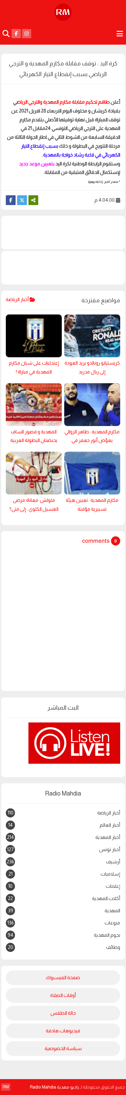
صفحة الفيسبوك (63, 977)
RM (6, 1086)
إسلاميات (64, 873)
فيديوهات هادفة (63, 1030)
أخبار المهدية (63, 838)
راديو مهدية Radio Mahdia (54, 1087)
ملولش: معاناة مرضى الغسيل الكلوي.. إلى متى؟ (33, 505)
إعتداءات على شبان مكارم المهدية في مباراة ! (34, 367)
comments (95, 541)
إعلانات (64, 886)
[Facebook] (11, 200)
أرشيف (63, 862)
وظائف (64, 947)
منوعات (63, 922)
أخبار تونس (63, 849)
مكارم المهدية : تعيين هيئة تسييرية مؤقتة (92, 505)
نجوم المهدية (64, 935)
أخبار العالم (64, 825)
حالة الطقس (63, 1013)
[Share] (33, 200)
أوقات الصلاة (63, 995)
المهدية (64, 910)
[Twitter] (22, 200)
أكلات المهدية (64, 898)
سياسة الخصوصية (63, 1048)
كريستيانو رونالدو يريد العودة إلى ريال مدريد (92, 367)
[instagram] (26, 33)
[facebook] (16, 33)
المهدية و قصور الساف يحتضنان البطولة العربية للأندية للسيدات (33, 437)
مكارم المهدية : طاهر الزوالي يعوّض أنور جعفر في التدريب (92, 437)
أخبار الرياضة (64, 812)
